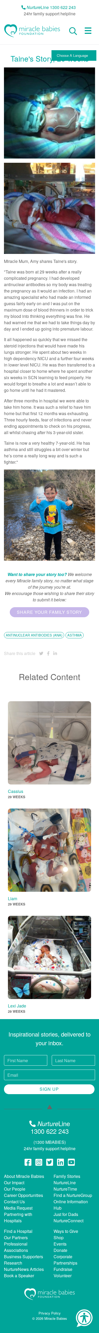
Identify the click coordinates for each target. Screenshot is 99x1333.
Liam (12, 898)
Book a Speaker (19, 1275)
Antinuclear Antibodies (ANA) (34, 635)
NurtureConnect (68, 1221)
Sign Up (49, 1089)
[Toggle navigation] (88, 30)
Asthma (74, 635)
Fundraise (63, 1269)
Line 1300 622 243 (51, 7)
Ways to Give (66, 1231)
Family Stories (67, 1176)
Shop (59, 1237)
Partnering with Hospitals (18, 1217)
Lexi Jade (17, 1006)
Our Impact (14, 1182)
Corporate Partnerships (65, 1259)
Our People (14, 1189)
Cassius (15, 791)
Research (13, 1263)
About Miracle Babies (24, 1176)
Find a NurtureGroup (73, 1195)
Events (60, 1244)
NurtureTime (65, 1189)
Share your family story (49, 612)
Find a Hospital (18, 1231)
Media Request (18, 1208)
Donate (60, 1250)
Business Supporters (23, 1256)
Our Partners (16, 1237)
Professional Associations (16, 1247)
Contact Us (14, 1202)
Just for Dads (66, 1214)
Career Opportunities (23, 1195)
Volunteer (63, 1275)
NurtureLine (65, 1182)
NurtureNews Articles (24, 1269)
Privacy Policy (50, 1313)
